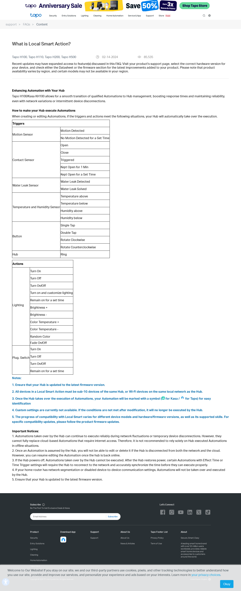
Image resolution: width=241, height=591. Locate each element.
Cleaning (97, 15)
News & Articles (127, 543)
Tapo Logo (35, 15)
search (204, 16)
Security (53, 15)
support (11, 24)
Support (94, 538)
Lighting (84, 15)
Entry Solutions (69, 15)
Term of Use (156, 543)
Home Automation (114, 15)
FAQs (26, 24)
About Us (124, 538)
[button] (63, 540)
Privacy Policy (157, 538)
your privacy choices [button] (205, 575)
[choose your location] (209, 15)
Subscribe (112, 516)
